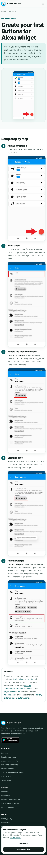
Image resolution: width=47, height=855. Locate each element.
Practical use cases (8, 757)
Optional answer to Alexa (24, 679)
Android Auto (10, 695)
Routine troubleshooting (10, 799)
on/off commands (12, 692)
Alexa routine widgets (9, 761)
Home (3, 12)
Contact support (7, 807)
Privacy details (15, 837)
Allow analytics (23, 849)
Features (4, 753)
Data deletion (6, 823)
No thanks (24, 843)
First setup (5, 792)
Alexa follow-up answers (10, 803)
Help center (5, 796)
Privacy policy (6, 819)
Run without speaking (9, 765)
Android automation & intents (12, 772)
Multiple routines (7, 769)
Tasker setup (6, 780)
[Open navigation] (43, 3)
